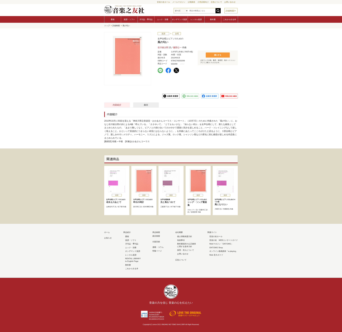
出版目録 (156, 242)
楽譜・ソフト (129, 19)
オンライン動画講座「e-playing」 (223, 251)
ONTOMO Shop (216, 247)
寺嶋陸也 (226, 209)
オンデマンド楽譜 (179, 19)
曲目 (146, 105)
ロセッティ (192, 210)
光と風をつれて (167, 201)
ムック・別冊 (162, 19)
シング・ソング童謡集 (197, 202)
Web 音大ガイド (216, 255)
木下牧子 (173, 207)
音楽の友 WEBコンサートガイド (223, 240)
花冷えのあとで (115, 201)
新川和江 (136, 207)
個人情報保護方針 (184, 236)
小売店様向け (203, 2)
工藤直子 (163, 207)
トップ (107, 25)
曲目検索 (156, 236)
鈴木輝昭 (146, 207)
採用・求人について (185, 250)
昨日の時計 (143, 201)
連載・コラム (158, 247)
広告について (216, 2)
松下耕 (120, 207)
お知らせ (108, 238)
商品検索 (156, 232)
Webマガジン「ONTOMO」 (221, 244)
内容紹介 (117, 105)
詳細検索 (230, 11)
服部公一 (177, 47)
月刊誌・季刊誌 (146, 19)
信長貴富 (194, 212)
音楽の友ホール (163, 2)
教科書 (213, 19)
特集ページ (157, 251)
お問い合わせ (230, 2)
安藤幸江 (202, 210)
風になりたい (225, 202)
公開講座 (191, 2)
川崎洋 (217, 209)
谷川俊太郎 (163, 47)
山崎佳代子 (110, 207)
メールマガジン (178, 2)
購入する (217, 55)
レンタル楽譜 (196, 19)
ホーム (107, 232)
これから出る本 (229, 19)
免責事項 (181, 240)
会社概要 (179, 232)
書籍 (112, 19)
